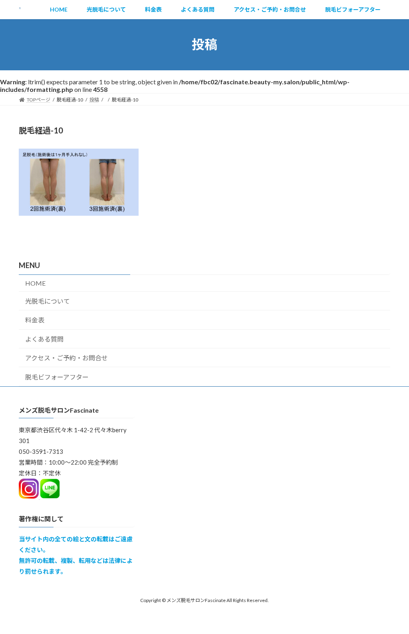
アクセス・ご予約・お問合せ (66, 358)
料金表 (34, 320)
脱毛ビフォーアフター (57, 377)
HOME (35, 283)
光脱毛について (47, 301)
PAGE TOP (391, 607)
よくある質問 (44, 339)
